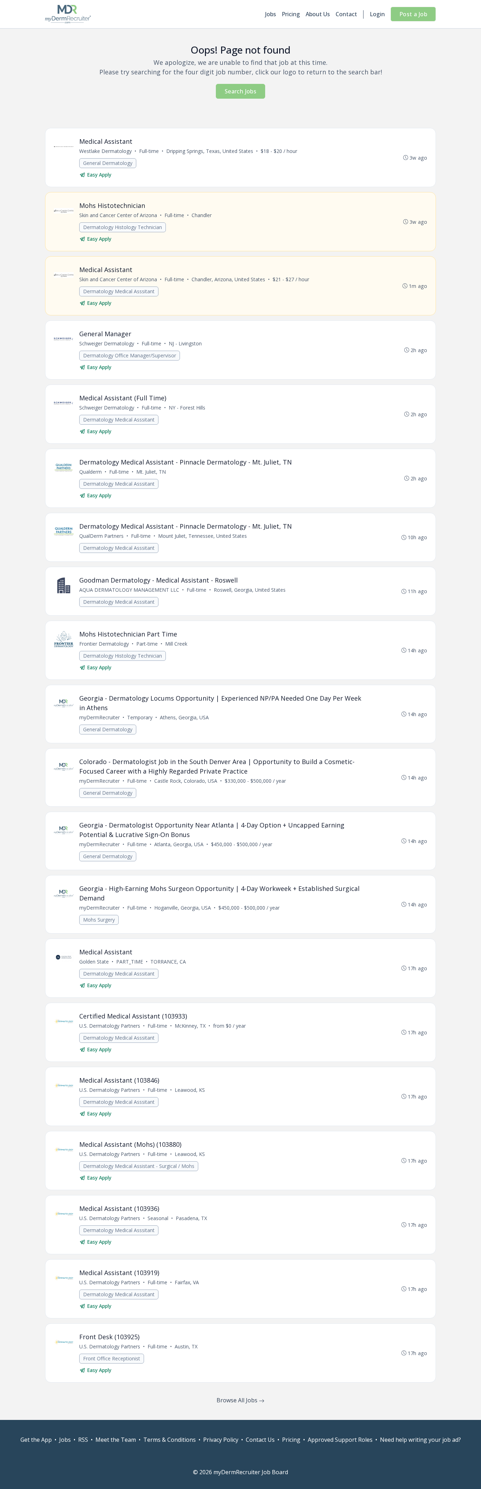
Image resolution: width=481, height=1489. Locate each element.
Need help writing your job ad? (420, 1440)
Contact (346, 14)
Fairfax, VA (187, 1282)
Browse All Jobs (238, 1400)
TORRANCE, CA (168, 961)
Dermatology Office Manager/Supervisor (129, 355)
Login (377, 14)
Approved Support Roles (340, 1440)
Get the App (36, 1440)
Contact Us (260, 1440)
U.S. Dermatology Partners (109, 1025)
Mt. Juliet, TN (151, 471)
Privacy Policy (220, 1440)
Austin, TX (186, 1346)
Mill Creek (176, 643)
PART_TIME (129, 961)
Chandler (202, 215)
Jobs (270, 14)
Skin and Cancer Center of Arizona (118, 215)
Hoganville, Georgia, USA (182, 907)
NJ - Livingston (185, 343)
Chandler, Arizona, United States (228, 279)
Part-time (147, 643)
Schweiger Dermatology (106, 343)
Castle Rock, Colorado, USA (185, 780)
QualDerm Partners (101, 536)
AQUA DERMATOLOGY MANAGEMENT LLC (129, 589)
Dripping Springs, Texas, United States (209, 151)
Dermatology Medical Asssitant (119, 291)
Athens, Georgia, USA (184, 717)
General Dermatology (107, 163)
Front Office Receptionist (111, 1358)
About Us (318, 14)
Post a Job (413, 14)
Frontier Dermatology (104, 643)
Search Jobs (240, 91)
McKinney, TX (190, 1025)
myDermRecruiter (99, 717)
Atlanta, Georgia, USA (179, 844)
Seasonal (158, 1218)
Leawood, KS (190, 1090)
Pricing (291, 14)
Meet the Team (115, 1440)
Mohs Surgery (99, 919)
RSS (83, 1440)
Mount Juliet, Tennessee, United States (202, 536)
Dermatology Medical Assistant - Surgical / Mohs (138, 1166)
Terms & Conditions (169, 1440)
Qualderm (90, 471)
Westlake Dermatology (105, 151)
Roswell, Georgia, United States (250, 589)
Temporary (139, 717)
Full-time (149, 151)
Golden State (94, 961)
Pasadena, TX (191, 1218)
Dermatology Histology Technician (122, 227)
